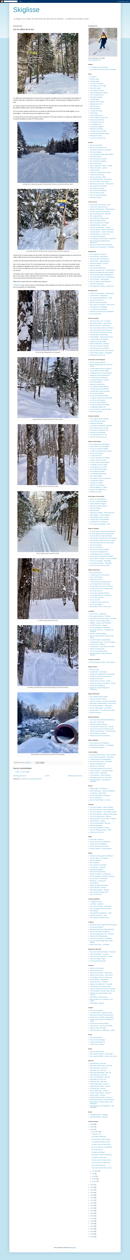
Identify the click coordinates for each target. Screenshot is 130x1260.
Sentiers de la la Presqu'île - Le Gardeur (102, 247)
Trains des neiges (95, 88)
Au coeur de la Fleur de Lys (98, 437)
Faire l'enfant (94, 113)
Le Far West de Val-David (97, 421)
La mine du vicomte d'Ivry (97, 138)
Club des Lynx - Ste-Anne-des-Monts (101, 1025)
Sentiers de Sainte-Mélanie (98, 633)
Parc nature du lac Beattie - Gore (100, 524)
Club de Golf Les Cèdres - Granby (100, 681)
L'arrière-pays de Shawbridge (99, 334)
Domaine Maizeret (95, 860)
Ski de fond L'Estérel (96, 411)
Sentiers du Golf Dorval (97, 174)
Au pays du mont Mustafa (97, 432)
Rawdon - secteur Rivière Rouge (100, 620)
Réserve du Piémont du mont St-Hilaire (102, 272)
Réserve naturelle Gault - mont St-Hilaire (102, 270)
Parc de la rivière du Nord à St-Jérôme (101, 328)
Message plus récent (20, 775)
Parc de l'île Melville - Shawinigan (100, 795)
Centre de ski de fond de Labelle (100, 565)
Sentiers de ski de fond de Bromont (100, 676)
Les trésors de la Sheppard (98, 402)
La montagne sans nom (97, 122)
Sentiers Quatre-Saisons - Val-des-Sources (103, 731)
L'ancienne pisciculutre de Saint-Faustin (102, 542)
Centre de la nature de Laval (98, 207)
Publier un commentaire (23, 772)
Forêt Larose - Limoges (97, 1044)
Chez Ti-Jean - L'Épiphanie (98, 614)
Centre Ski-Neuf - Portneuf (98, 887)
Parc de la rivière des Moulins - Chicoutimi (102, 952)
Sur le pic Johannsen (96, 547)
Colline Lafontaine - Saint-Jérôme (100, 325)
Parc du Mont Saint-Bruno (98, 268)
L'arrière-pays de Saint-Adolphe (99, 519)
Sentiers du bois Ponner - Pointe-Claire (102, 183)
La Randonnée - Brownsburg (98, 521)
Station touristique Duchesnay (99, 885)
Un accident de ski (95, 124)
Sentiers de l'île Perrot (96, 300)
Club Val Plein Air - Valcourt (98, 733)
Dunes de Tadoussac (96, 970)
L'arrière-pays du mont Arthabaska (100, 759)
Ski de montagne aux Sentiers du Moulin (102, 876)
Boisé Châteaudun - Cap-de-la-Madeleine (102, 791)
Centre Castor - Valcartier (97, 867)
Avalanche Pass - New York (98, 1081)
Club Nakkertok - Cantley (97, 821)
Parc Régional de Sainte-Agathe (99, 444)
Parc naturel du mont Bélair (98, 865)
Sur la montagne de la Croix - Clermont (102, 934)
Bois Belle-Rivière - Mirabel (98, 225)
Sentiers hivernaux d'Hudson (98, 302)
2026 (92, 1124)
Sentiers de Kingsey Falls (97, 764)
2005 (92, 1231)
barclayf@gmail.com (94, 60)
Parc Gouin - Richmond (97, 722)
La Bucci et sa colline (96, 482)
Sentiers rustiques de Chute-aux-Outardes (103, 988)
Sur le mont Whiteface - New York (100, 1077)
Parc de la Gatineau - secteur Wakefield (102, 809)
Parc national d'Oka (96, 216)
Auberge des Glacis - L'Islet (98, 915)
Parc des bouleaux (95, 508)
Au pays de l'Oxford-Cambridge (99, 404)
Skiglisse (26, 9)
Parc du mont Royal (96, 145)
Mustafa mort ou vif (96, 104)
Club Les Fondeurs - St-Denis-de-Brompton (103, 701)
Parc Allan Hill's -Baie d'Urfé (98, 186)
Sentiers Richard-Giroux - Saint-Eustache (102, 209)
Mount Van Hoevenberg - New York (100, 1072)
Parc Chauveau (94, 862)
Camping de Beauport (96, 869)
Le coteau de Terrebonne (97, 236)
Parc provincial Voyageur (97, 1039)
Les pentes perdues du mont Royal (100, 149)
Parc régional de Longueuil (98, 254)
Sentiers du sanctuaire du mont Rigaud (102, 311)
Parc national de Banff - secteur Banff (101, 1054)
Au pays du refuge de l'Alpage (99, 448)
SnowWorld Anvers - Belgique (99, 1114)
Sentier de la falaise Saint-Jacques (100, 172)
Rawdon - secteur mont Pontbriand (100, 623)
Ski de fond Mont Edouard (98, 961)
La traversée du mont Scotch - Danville (101, 726)
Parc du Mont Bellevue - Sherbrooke (101, 705)
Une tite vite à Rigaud (98, 1152)
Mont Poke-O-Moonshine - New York (101, 1065)
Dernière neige (94, 79)
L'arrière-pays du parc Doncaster (100, 391)
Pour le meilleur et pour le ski (99, 117)
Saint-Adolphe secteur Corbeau (99, 517)
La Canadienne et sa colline (98, 467)
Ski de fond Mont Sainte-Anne (99, 892)
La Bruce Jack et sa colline (98, 460)
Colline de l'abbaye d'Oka (97, 220)
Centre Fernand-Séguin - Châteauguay (102, 293)
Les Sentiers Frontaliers (97, 747)
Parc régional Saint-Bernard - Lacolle (101, 298)
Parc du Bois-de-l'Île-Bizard (98, 190)
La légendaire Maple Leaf (97, 407)
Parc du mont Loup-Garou (98, 362)
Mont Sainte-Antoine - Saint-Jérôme (101, 323)
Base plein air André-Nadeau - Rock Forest (103, 703)
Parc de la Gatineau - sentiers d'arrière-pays (103, 814)
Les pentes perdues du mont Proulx (101, 768)
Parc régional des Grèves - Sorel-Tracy (102, 286)
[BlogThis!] (38, 763)
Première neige (94, 81)
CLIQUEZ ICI (17, 285)
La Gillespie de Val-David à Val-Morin (101, 425)
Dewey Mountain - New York (98, 1068)
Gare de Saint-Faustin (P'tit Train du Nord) (103, 540)
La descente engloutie (96, 126)
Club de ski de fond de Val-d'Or (99, 846)
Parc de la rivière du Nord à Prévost (101, 330)
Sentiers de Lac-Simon (97, 832)
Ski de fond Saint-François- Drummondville (103, 755)
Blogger (73, 1247)
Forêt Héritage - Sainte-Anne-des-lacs (101, 337)
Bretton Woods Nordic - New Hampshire (102, 1099)
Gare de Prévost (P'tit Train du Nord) (101, 332)
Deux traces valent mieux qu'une (101, 1168)
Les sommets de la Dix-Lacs (98, 434)
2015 (92, 1205)
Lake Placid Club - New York (98, 1075)
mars (93, 1176)
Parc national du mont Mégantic (99, 743)
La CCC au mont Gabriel (97, 400)
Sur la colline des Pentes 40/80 (99, 370)
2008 (92, 1223)
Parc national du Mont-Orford (99, 696)
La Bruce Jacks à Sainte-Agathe (99, 462)
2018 (92, 1197)
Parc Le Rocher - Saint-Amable (99, 279)
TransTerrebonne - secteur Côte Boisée (102, 229)
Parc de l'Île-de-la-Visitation (98, 161)
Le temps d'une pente (96, 83)
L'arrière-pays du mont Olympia (99, 348)
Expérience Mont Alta (96, 423)
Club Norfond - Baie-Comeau (99, 997)
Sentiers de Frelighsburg (97, 685)
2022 (92, 1187)
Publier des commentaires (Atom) (32, 779)
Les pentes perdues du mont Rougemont (102, 277)
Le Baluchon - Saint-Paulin (98, 793)
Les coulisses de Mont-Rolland (99, 386)
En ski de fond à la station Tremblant (101, 536)
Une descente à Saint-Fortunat (101, 1139)
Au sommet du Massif (96, 927)
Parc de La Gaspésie (96, 1010)
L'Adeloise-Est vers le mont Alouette (101, 373)
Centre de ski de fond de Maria (99, 1023)
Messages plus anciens (75, 775)
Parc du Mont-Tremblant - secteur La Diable (103, 558)
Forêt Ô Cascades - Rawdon (98, 625)
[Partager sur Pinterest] (43, 763)
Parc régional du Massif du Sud (99, 917)
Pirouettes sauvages (96, 97)
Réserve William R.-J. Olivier (98, 487)
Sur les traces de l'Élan (97, 393)
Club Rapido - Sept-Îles (97, 1003)
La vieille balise (94, 99)
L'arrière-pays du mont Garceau (99, 575)
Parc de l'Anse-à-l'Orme (97, 193)
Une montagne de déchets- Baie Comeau (102, 991)
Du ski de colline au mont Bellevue (102, 1147)
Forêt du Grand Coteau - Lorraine (100, 227)
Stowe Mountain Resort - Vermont (100, 1086)
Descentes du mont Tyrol (97, 355)
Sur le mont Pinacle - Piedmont (99, 346)
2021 (92, 1190)
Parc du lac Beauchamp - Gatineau (100, 816)
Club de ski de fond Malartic (98, 844)
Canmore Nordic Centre (97, 1051)
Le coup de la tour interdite (98, 131)
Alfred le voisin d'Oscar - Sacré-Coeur (101, 975)
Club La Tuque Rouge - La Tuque (100, 800)
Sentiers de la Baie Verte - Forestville (101, 984)
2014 (92, 1208)
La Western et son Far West (98, 464)
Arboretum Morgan (95, 197)
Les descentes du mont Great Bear (100, 409)
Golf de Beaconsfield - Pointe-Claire (101, 179)
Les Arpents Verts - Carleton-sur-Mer (101, 1012)
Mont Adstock (94, 910)
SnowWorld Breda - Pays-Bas (99, 1117)
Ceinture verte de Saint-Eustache (100, 211)
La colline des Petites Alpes (98, 473)
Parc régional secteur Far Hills (99, 428)
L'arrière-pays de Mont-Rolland (99, 389)
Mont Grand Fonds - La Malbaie (99, 944)
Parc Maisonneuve (95, 156)
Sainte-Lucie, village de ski (98, 489)
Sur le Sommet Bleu (96, 382)
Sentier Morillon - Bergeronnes (99, 979)
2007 (92, 1226)
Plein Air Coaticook (95, 712)
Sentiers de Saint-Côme (97, 649)
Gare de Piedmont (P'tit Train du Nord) (101, 350)
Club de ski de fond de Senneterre (100, 842)
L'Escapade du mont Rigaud (98, 307)
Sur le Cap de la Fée (96, 590)
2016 (92, 1203)
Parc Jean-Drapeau (96, 152)
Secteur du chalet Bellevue (98, 499)
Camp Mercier (94, 883)
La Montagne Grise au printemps (100, 554)
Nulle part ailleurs (95, 108)
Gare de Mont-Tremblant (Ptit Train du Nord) (103, 538)
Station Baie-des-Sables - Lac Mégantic (102, 745)
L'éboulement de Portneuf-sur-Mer (100, 986)
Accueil (47, 775)
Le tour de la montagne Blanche (99, 593)
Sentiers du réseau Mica (97, 384)
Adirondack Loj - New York (98, 1079)
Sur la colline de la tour (98, 1165)
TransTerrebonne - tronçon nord (99, 234)
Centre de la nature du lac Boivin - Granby (102, 683)
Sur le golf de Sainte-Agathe (98, 469)
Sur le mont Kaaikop (96, 604)
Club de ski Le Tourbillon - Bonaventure (102, 1017)
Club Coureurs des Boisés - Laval (100, 204)
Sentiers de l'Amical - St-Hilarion (99, 931)
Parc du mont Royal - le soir (98, 147)
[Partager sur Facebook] (42, 763)
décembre (95, 1131)
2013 (92, 1210)
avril (93, 1173)
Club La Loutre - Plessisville (98, 773)
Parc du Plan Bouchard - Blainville (100, 213)
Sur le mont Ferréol (96, 894)
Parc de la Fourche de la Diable (99, 549)
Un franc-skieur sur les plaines (99, 858)
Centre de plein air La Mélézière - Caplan (102, 1030)
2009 (92, 1221)
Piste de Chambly (95, 265)
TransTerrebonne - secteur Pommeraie (101, 232)
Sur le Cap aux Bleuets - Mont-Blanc (101, 563)
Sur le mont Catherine (96, 453)
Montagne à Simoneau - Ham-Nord (100, 777)
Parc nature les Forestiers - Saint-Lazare (102, 304)
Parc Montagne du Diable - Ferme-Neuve (102, 662)
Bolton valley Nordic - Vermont (99, 1090)
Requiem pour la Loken (97, 101)
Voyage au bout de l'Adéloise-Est (100, 375)
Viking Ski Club (94, 510)
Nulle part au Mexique (96, 129)
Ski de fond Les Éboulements (99, 936)
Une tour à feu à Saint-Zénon (99, 651)
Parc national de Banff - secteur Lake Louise (103, 1056)
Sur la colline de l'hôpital (97, 471)
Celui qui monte (94, 106)
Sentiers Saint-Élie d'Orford (98, 699)
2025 (92, 1127)
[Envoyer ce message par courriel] (36, 763)
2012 (92, 1213)
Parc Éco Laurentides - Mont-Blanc (100, 561)
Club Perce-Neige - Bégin (97, 958)
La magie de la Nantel (96, 480)
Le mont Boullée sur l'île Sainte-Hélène (101, 154)
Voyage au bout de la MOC (98, 341)
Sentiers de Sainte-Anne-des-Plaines (101, 244)
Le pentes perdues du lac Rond (99, 380)
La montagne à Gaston (97, 90)
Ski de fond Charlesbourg (97, 871)
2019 (92, 1195)
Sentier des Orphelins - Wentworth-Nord (102, 512)
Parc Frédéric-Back (96, 163)
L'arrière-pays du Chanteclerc (99, 377)
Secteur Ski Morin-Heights (98, 503)
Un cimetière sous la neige (98, 86)
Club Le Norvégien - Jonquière (99, 954)
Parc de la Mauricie (96, 797)
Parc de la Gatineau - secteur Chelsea (101, 807)
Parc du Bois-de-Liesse (97, 188)
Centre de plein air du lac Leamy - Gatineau (103, 818)
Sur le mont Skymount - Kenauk (99, 827)
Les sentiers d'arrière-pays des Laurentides (103, 69)
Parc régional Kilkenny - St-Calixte (100, 616)
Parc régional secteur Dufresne (99, 418)
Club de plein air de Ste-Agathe (99, 446)
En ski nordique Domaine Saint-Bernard (102, 533)
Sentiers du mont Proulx (97, 766)
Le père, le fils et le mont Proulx (101, 1144)
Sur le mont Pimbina (96, 577)
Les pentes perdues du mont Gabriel (101, 398)
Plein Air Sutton (94, 669)
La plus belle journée (96, 115)
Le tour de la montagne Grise (99, 551)
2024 (92, 1129)
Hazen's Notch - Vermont (97, 1095)
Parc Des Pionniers (96, 572)
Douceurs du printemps (97, 120)
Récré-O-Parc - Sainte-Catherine (100, 261)
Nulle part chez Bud (96, 135)
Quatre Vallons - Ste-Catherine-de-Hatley (102, 710)
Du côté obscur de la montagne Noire (101, 588)
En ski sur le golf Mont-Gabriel (99, 395)
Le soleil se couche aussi (99, 1157)
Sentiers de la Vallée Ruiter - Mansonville (102, 674)
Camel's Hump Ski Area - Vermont (100, 1093)
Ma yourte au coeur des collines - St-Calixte (103, 618)
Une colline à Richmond (99, 1136)
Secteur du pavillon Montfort (98, 506)
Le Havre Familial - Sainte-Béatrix (100, 640)
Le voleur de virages (96, 110)
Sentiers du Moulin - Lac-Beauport (100, 874)
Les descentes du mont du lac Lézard (101, 586)
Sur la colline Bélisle (96, 476)
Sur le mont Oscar (95, 314)
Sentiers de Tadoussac (97, 968)
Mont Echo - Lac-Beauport (98, 881)
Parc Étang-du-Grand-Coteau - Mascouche (103, 238)
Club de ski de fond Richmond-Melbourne (102, 719)
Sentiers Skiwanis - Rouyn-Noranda (100, 848)
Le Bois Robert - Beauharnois (99, 295)
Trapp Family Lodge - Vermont (99, 1084)
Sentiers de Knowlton (96, 678)
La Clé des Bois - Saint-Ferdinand (100, 775)
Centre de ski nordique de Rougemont (101, 274)
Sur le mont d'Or (95, 600)
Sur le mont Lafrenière (97, 597)
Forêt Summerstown (96, 1037)
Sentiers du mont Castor (97, 485)
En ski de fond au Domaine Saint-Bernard (102, 531)
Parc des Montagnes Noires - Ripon (101, 830)
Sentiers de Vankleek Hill (97, 1042)
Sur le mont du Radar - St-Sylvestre (100, 906)
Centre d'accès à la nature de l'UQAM (101, 556)
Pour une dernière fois (96, 95)
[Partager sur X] (40, 763)
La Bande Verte (94, 170)
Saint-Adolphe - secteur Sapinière (100, 515)
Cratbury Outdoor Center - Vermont (100, 1097)
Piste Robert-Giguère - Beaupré (99, 890)
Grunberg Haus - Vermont (98, 1088)
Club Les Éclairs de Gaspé (98, 1028)
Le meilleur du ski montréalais (99, 67)
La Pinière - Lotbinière (96, 904)
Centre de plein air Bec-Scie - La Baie (101, 956)
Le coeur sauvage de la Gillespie (100, 458)
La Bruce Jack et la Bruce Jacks (101, 1160)
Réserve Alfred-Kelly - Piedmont (99, 343)
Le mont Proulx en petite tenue (101, 1162)
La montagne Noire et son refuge (100, 584)
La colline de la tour (96, 455)
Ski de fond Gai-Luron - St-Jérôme (100, 321)
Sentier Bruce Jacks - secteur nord (100, 606)
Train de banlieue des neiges (98, 92)
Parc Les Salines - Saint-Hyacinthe (100, 281)
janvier (94, 1181)
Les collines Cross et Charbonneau (100, 478)
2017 (92, 1200)
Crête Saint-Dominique (97, 284)
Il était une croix (96, 1134)
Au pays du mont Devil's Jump (99, 430)
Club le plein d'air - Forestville (99, 982)
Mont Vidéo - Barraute (96, 839)
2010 (92, 1218)
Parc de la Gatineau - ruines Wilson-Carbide (103, 812)
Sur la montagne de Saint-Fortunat (100, 908)
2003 (92, 1236)
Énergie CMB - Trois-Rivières (99, 788)
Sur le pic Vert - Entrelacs (97, 644)
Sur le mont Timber (96, 545)
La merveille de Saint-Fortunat (101, 1142)
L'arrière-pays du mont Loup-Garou (100, 368)
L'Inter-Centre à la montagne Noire (100, 581)
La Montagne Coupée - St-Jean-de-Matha (102, 642)
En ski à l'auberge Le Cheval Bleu (100, 627)
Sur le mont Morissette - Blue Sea (100, 823)
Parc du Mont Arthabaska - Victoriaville (101, 757)
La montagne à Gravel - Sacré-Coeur (101, 977)
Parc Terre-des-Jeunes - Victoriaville (101, 761)
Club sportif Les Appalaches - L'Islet (101, 913)
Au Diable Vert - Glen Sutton (98, 672)
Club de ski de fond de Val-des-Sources (102, 729)
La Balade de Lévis (96, 901)
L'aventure (93, 76)
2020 (92, 1192)
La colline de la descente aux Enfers (101, 451)
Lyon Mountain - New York (98, 1063)
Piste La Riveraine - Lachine (98, 168)
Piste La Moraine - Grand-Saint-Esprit (101, 770)
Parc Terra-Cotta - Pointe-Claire (99, 181)
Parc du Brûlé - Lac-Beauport (99, 878)
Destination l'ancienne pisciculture (102, 1154)
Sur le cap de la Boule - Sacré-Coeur (101, 972)
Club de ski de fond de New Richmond (101, 1015)
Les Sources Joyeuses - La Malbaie (101, 938)
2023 (92, 1184)
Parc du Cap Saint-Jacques (98, 195)
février (94, 1179)
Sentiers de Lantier (95, 492)
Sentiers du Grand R (96, 579)
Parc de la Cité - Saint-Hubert (99, 256)
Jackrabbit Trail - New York (98, 1070)
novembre (95, 1171)
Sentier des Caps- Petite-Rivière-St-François (103, 925)
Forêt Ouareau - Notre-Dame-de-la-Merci (102, 646)
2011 (92, 1216)
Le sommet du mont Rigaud (98, 309)
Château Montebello (96, 825)
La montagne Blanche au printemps (101, 595)
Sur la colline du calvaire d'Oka (99, 218)
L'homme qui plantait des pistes (99, 133)
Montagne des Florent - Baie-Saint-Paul (102, 929)
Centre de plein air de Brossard (99, 259)
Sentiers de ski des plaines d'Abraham (101, 856)
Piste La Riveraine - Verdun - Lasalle (101, 165)
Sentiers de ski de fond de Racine (100, 735)
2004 (92, 1234)
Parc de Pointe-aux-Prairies (98, 159)
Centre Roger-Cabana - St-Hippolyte (101, 353)
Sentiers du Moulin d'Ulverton (99, 724)
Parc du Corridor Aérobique (98, 501)
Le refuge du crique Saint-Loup (99, 602)
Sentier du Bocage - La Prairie (99, 263)
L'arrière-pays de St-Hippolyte (99, 339)
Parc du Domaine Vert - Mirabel (99, 223)
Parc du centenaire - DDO (98, 177)
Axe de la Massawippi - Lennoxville (100, 708)
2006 (92, 1229)
